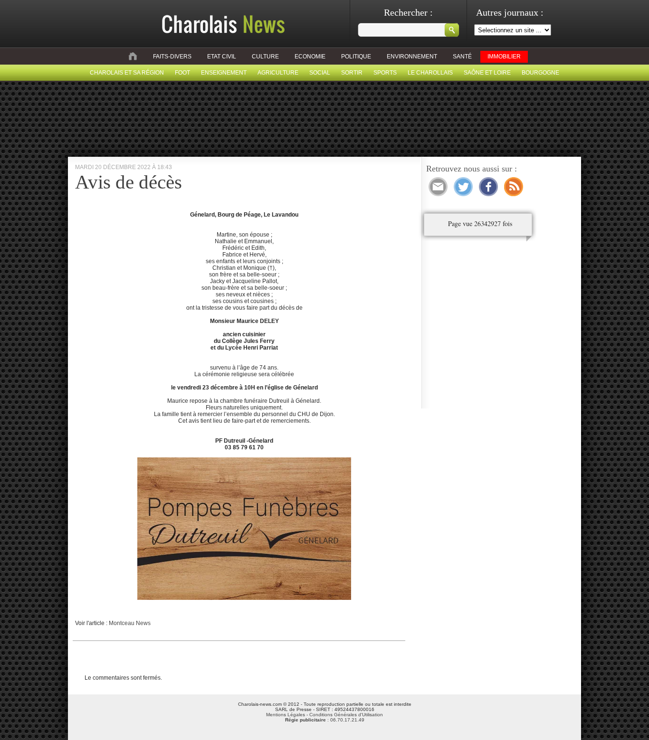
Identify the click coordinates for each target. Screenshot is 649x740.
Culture (265, 56)
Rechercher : (408, 12)
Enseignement (224, 72)
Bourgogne (540, 72)
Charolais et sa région (127, 72)
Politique (356, 56)
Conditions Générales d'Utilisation (346, 714)
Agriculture (278, 72)
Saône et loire (487, 72)
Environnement (412, 56)
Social (319, 72)
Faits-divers (172, 56)
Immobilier (504, 56)
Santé (462, 56)
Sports (385, 72)
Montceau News (130, 623)
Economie (310, 56)
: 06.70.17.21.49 (324, 719)
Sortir (352, 72)
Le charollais (430, 72)
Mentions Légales (285, 714)
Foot (182, 72)
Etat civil (221, 56)
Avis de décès (128, 182)
